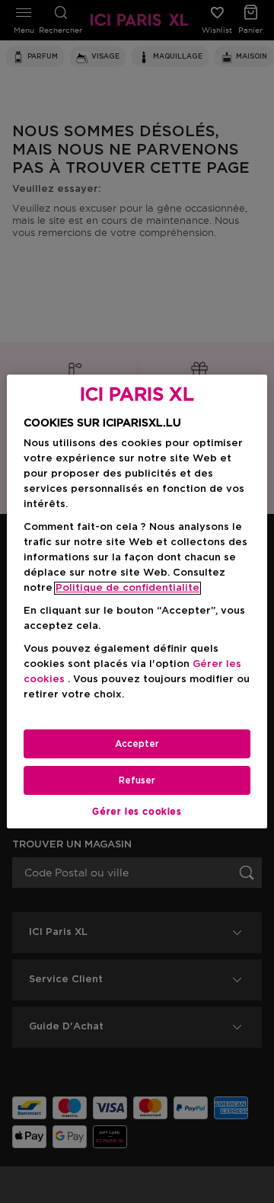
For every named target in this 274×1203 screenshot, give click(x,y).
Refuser (137, 780)
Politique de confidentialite (127, 588)
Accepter (137, 743)
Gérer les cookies (136, 811)
